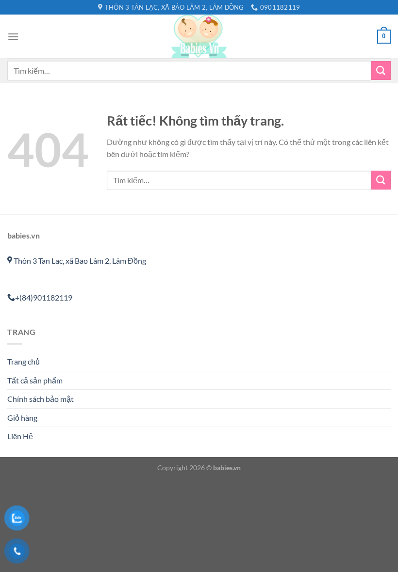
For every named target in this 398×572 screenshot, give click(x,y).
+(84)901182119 (43, 297)
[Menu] (13, 36)
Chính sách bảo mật (40, 398)
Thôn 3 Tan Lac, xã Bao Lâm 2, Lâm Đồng (79, 260)
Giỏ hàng (22, 417)
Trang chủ (23, 361)
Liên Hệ (20, 436)
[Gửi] (381, 70)
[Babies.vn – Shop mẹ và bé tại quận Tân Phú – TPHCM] (199, 36)
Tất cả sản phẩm (35, 380)
